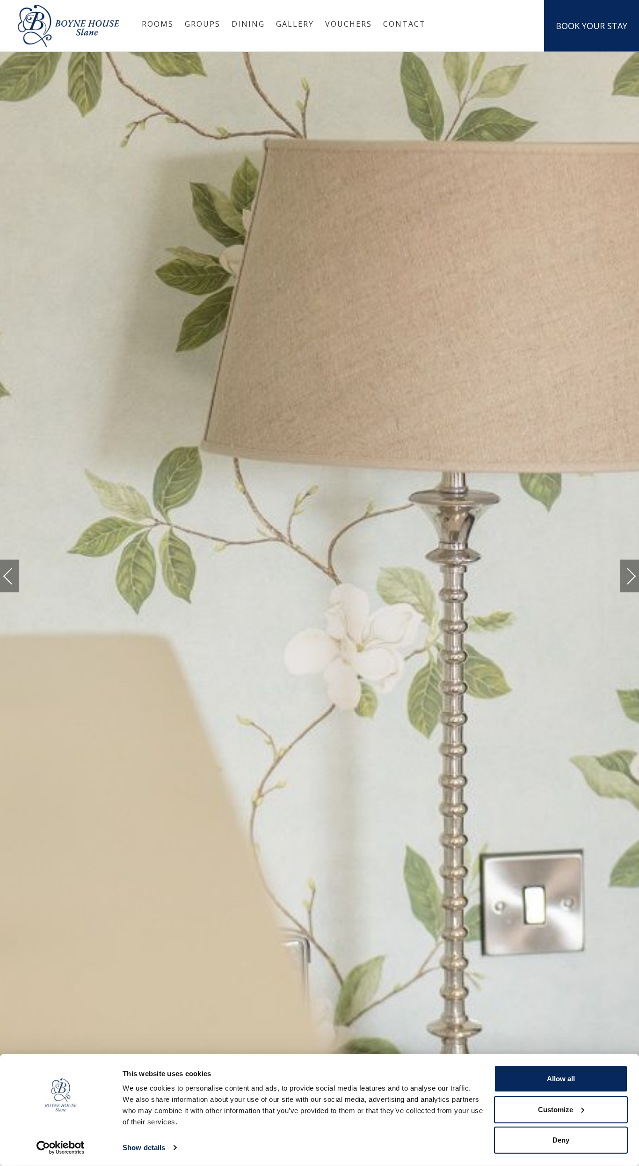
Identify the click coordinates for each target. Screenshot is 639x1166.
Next (621, 572)
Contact (404, 24)
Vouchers (348, 24)
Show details (144, 1147)
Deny (560, 1140)
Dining (248, 24)
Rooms (158, 24)
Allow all (561, 1079)
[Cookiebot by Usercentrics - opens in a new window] (61, 1148)
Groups (202, 24)
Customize (555, 1109)
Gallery (295, 24)
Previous (17, 576)
